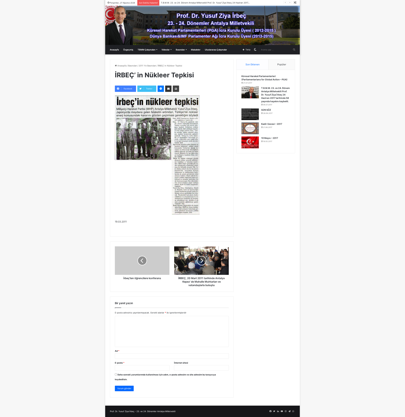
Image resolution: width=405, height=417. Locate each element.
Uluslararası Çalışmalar (216, 49)
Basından (180, 49)
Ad (117, 351)
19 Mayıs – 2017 (269, 138)
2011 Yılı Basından (147, 65)
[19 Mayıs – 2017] (250, 142)
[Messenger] (161, 89)
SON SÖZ (266, 109)
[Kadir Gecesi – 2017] (250, 128)
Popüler (281, 64)
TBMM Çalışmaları (146, 49)
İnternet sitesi (181, 362)
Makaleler (195, 49)
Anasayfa (114, 49)
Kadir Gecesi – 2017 (271, 124)
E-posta (119, 362)
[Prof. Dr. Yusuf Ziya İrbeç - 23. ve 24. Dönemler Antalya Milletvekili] (202, 25)
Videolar (166, 49)
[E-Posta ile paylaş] (168, 89)
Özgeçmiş (128, 49)
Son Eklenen (253, 64)
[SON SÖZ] (250, 114)
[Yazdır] (176, 89)
